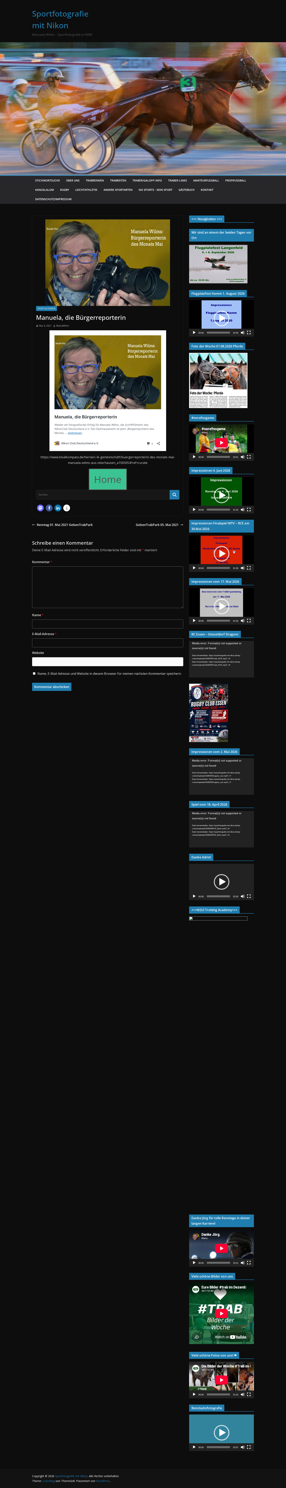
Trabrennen (95, 180)
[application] (221, 318)
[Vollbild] (249, 333)
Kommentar (42, 562)
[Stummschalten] (243, 333)
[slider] (218, 333)
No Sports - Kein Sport (155, 190)
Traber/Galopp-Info (147, 180)
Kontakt (207, 190)
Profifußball (235, 180)
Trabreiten (118, 180)
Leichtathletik (86, 190)
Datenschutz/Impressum (53, 199)
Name (38, 615)
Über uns (73, 180)
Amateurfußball (206, 180)
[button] (40, 508)
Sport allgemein (46, 308)
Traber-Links (177, 180)
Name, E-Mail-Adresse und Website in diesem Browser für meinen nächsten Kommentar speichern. (109, 673)
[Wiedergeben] (194, 333)
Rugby (64, 190)
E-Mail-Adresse (44, 634)
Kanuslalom (44, 190)
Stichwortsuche (47, 180)
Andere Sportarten (118, 190)
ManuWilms (62, 325)
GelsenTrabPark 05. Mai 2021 (157, 525)
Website (38, 653)
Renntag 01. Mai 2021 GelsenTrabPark (65, 525)
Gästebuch (187, 190)
